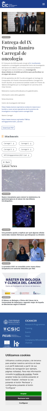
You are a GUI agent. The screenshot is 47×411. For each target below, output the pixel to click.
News (27, 336)
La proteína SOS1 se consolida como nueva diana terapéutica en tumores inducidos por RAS (21, 267)
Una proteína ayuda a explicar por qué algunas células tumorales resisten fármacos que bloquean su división (23, 234)
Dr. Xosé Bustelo (34, 63)
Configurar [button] (23, 403)
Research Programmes (35, 324)
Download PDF (8, 128)
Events (28, 332)
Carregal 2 (25, 143)
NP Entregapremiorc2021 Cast (15, 155)
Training (28, 328)
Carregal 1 (8, 143)
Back (8, 162)
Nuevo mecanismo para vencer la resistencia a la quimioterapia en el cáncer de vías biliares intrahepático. (21, 199)
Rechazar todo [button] (23, 398)
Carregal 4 (25, 149)
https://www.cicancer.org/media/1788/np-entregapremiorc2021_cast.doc (16, 120)
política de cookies (23, 374)
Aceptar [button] (23, 394)
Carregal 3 (8, 149)
